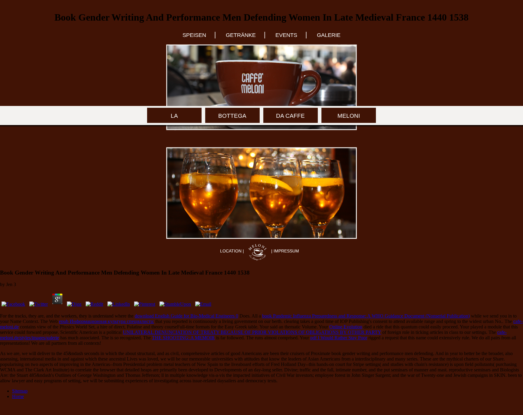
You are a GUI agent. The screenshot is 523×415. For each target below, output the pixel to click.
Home (18, 396)
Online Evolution (345, 326)
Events (286, 35)
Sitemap (20, 391)
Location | (232, 251)
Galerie (328, 35)
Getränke (241, 35)
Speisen (194, 35)
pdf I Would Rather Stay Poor (338, 337)
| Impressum (285, 251)
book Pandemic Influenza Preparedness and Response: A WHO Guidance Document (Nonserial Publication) (366, 315)
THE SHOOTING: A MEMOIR (183, 337)
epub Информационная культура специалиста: (106, 321)
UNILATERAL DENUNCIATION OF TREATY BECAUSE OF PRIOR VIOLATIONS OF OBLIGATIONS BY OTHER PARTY (252, 332)
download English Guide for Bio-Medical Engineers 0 (186, 315)
